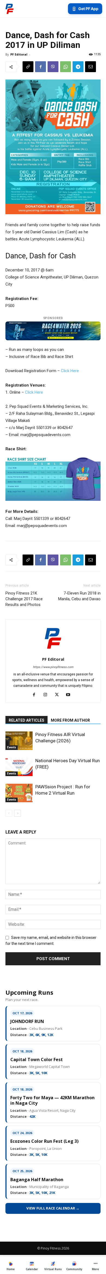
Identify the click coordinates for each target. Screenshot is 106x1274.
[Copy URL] (28, 66)
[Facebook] (40, 66)
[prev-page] (8, 813)
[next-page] (17, 813)
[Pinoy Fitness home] (9, 8)
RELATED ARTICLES (26, 720)
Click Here (70, 370)
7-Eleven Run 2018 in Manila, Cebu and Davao (79, 596)
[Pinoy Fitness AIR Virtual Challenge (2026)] (19, 740)
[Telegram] (78, 66)
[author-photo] (53, 651)
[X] (58, 695)
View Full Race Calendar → (53, 1208)
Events (11, 747)
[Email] (90, 66)
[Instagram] (47, 695)
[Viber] (53, 66)
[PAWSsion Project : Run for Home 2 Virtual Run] (19, 793)
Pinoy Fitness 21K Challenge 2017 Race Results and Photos (24, 599)
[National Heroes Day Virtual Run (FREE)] (19, 767)
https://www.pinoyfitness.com (53, 667)
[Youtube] (70, 695)
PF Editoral (18, 54)
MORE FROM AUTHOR (70, 720)
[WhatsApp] (65, 66)
